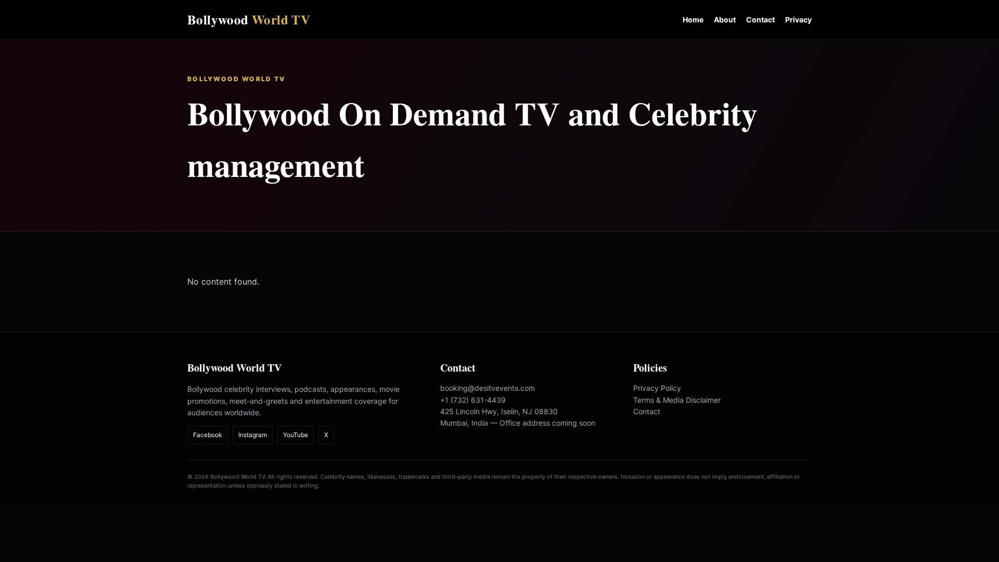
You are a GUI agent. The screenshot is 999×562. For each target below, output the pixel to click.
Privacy (798, 19)
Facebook (207, 435)
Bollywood (248, 19)
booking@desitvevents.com (487, 388)
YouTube (295, 435)
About (725, 19)
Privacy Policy (657, 388)
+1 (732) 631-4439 (473, 399)
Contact (760, 19)
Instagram (252, 435)
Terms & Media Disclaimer (677, 399)
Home (693, 19)
